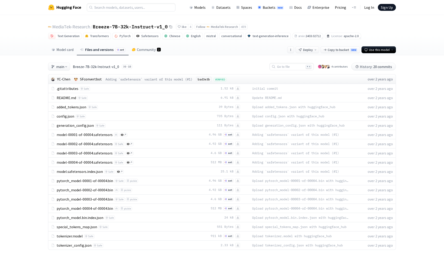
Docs (298, 7)
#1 (189, 79)
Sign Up (387, 7)
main (60, 66)
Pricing (340, 7)
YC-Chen (63, 79)
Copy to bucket (342, 50)
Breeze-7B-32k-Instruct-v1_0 (130, 26)
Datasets (223, 7)
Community (148, 49)
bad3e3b (204, 79)
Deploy (308, 50)
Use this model (379, 50)
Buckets (273, 7)
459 (243, 27)
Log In (369, 7)
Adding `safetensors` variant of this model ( (146, 79)
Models (200, 7)
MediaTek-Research (71, 27)
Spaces (246, 7)
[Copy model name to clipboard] (170, 26)
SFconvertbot (91, 79)
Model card (65, 49)
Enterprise (320, 7)
